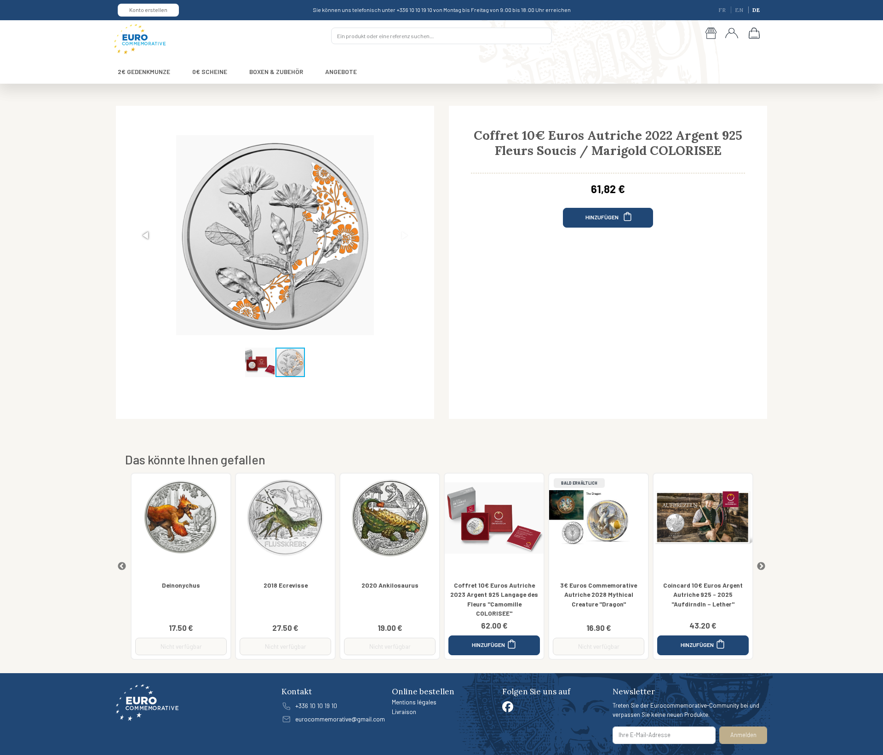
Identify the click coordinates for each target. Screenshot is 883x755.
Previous (121, 566)
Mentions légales (414, 702)
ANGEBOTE (341, 71)
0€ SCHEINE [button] (209, 71)
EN (740, 9)
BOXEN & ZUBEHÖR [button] (276, 71)
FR (722, 9)
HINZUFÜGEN (602, 217)
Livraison (404, 711)
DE (756, 9)
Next (761, 566)
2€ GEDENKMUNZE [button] (144, 71)
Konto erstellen (148, 9)
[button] (146, 235)
